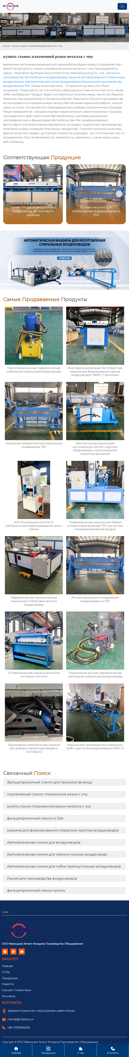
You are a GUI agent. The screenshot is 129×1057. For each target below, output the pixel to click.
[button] (119, 193)
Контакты (8, 996)
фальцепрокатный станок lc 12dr (35, 818)
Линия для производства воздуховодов (42, 878)
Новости (8, 984)
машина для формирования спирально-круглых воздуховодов (63, 830)
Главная (6, 46)
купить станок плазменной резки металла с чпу (49, 806)
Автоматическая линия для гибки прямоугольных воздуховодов (64, 866)
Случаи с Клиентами (16, 990)
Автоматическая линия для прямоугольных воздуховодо (57, 854)
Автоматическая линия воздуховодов (53, 81)
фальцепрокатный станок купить (36, 890)
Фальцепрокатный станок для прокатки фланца (49, 782)
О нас (80, 1050)
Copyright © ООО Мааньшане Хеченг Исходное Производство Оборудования (50, 1042)
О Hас (6, 972)
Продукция (10, 978)
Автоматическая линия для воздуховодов (43, 842)
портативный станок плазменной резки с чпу (47, 794)
